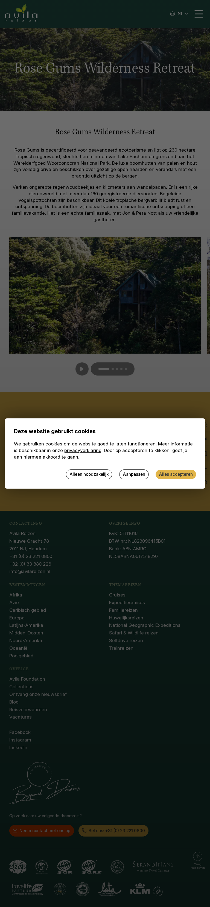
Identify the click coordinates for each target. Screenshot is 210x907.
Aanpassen (134, 474)
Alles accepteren (176, 474)
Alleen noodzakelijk (89, 474)
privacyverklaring (82, 450)
